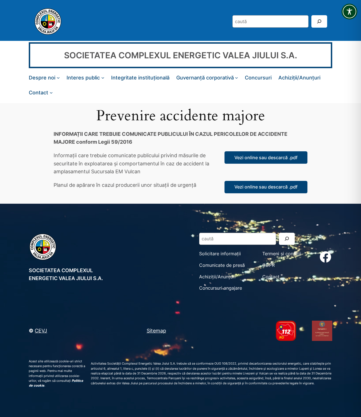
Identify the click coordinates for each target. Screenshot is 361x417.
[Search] (319, 21)
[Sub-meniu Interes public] (102, 77)
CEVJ (41, 330)
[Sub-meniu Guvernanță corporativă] (236, 77)
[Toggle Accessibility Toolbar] (349, 11)
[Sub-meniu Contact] (51, 92)
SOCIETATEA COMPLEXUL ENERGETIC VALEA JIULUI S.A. (180, 55)
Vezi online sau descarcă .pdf (266, 157)
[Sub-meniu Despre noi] (58, 77)
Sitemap (156, 330)
